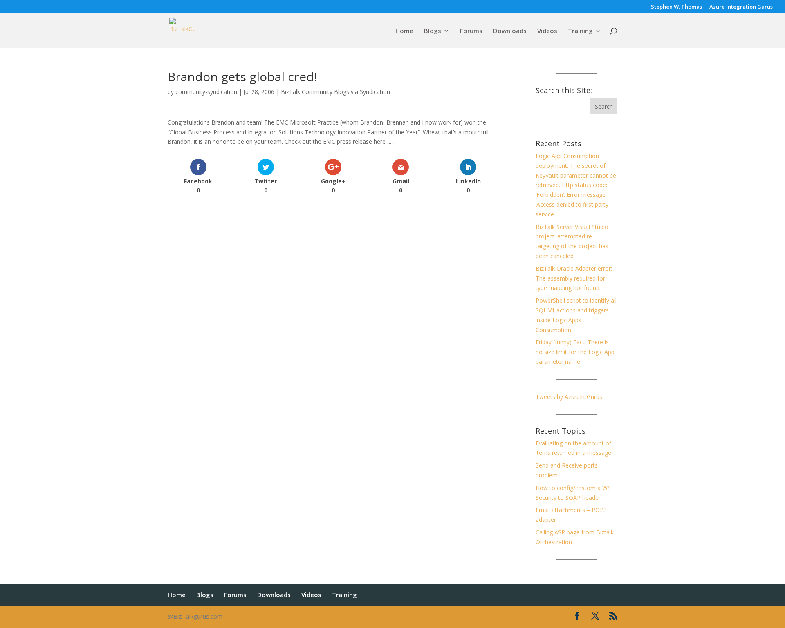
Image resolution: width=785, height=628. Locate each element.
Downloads (510, 31)
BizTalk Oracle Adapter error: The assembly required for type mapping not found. (574, 278)
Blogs (432, 31)
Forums (471, 31)
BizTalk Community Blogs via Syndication (335, 92)
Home (404, 31)
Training (580, 31)
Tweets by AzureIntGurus (569, 397)
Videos (547, 31)
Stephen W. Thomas (676, 7)
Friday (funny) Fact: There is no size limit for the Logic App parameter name (575, 351)
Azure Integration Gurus (741, 7)
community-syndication (206, 92)
